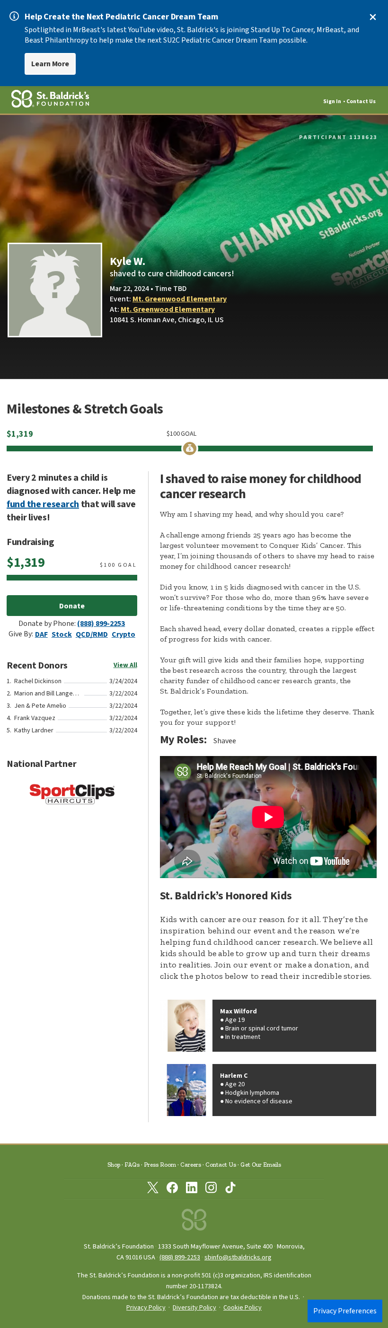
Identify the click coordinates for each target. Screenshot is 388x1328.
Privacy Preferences (345, 1311)
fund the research (43, 504)
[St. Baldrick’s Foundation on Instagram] (211, 1189)
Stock (62, 634)
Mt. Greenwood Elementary (179, 299)
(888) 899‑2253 (179, 1257)
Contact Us (361, 101)
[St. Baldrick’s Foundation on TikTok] (230, 1189)
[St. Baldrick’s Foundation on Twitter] (153, 1189)
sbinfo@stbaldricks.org (238, 1257)
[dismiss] (373, 17)
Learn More (50, 64)
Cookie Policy (242, 1307)
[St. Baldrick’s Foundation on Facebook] (172, 1189)
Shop (113, 1164)
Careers (190, 1164)
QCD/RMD (92, 634)
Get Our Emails (260, 1164)
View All (125, 665)
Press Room (160, 1164)
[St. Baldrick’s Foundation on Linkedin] (191, 1189)
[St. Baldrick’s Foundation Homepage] (194, 1222)
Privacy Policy (146, 1307)
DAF (41, 634)
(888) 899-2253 (101, 623)
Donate (72, 606)
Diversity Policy (194, 1307)
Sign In (332, 101)
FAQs (132, 1164)
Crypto (123, 634)
